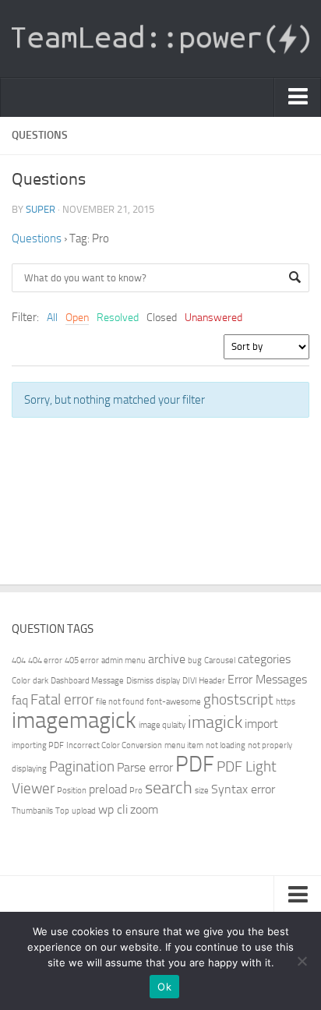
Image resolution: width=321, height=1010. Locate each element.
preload (108, 789)
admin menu (123, 660)
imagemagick (74, 720)
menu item (183, 745)
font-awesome (173, 702)
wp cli (113, 809)
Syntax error (243, 789)
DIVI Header (203, 681)
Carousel (219, 660)
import (261, 723)
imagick (215, 722)
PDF (194, 764)
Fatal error (61, 699)
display (168, 681)
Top (62, 811)
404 (19, 660)
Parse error (145, 767)
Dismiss (139, 681)
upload (84, 811)
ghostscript (238, 699)
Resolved (118, 317)
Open (77, 317)
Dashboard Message (87, 681)
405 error (82, 660)
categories (264, 659)
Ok (164, 986)
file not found (120, 702)
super (40, 209)
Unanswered (213, 317)
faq (20, 700)
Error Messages (267, 679)
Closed (161, 317)
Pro (136, 791)
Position (71, 791)
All (52, 317)
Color (21, 681)
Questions (37, 238)
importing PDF (38, 745)
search (168, 787)
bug (195, 660)
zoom (144, 809)
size (202, 791)
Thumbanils (32, 811)
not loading (225, 745)
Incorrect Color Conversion (114, 745)
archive (166, 659)
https (285, 702)
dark (40, 681)
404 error (45, 660)
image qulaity (162, 725)
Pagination (82, 766)
